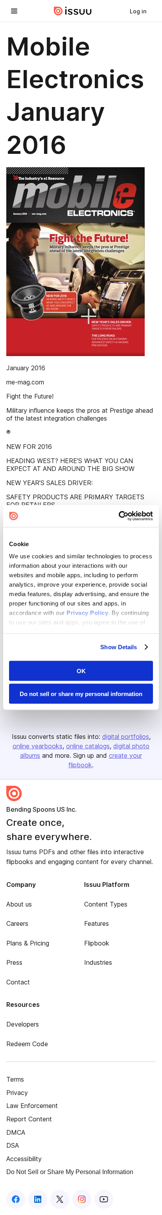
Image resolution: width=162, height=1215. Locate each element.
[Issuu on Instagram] (81, 1199)
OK (81, 670)
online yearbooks (38, 746)
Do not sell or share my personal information (81, 694)
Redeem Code (27, 1044)
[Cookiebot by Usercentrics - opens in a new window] (118, 516)
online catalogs (88, 746)
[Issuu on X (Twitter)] (59, 1199)
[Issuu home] (73, 11)
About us (19, 904)
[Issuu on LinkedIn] (37, 1199)
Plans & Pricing (27, 943)
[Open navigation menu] (14, 11)
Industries (98, 962)
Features (96, 923)
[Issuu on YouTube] (103, 1199)
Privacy (17, 1093)
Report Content (29, 1119)
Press (14, 962)
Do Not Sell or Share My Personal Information (69, 1172)
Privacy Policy (87, 612)
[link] (138, 11)
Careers (17, 923)
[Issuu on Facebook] (15, 1199)
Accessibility (24, 1159)
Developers (22, 1024)
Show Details (118, 647)
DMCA (15, 1132)
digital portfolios (125, 736)
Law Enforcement (32, 1106)
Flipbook (96, 943)
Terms (15, 1079)
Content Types (105, 904)
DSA (12, 1145)
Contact (18, 982)
